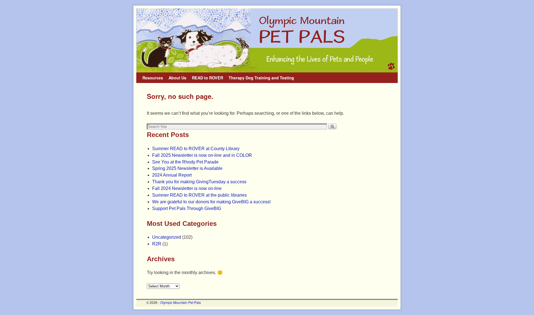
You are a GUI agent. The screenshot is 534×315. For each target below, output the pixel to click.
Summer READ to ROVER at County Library (195, 148)
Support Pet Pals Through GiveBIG (186, 208)
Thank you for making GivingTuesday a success (199, 181)
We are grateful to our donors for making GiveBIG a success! (211, 201)
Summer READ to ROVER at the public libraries (199, 195)
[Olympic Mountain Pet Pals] (267, 40)
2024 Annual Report (172, 175)
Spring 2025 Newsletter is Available (187, 168)
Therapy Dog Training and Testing (261, 77)
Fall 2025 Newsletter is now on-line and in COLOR (202, 155)
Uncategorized (166, 237)
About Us (177, 77)
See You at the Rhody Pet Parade (185, 162)
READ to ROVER (207, 77)
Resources (152, 77)
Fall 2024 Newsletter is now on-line (187, 188)
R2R (156, 243)
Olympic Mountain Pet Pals (180, 302)
